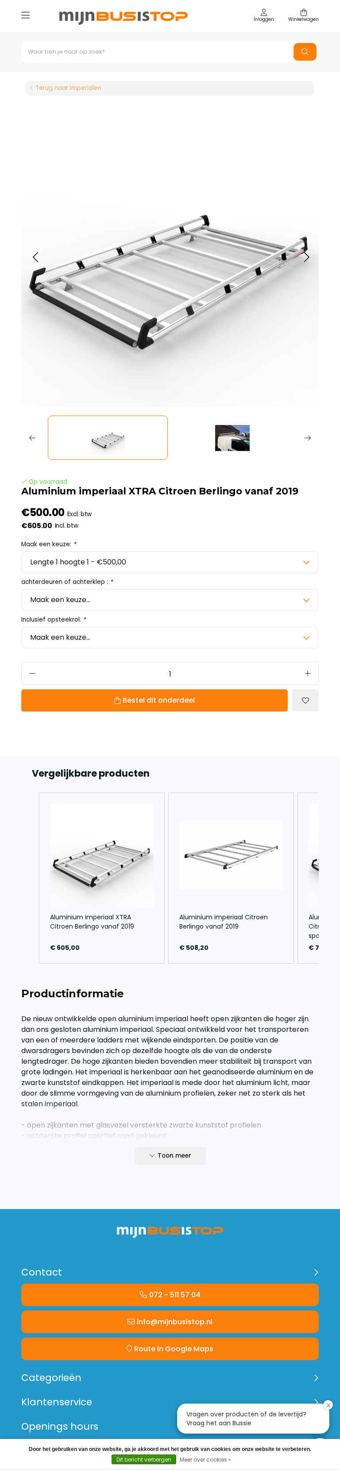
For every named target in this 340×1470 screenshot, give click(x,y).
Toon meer (174, 1155)
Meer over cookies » (205, 1459)
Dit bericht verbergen (143, 1459)
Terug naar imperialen (68, 88)
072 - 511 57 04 (175, 1295)
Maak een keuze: (48, 544)
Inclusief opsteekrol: (53, 619)
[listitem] (102, 878)
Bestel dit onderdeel (159, 700)
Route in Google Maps (173, 1349)
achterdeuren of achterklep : (67, 582)
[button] (35, 257)
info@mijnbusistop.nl (174, 1322)
